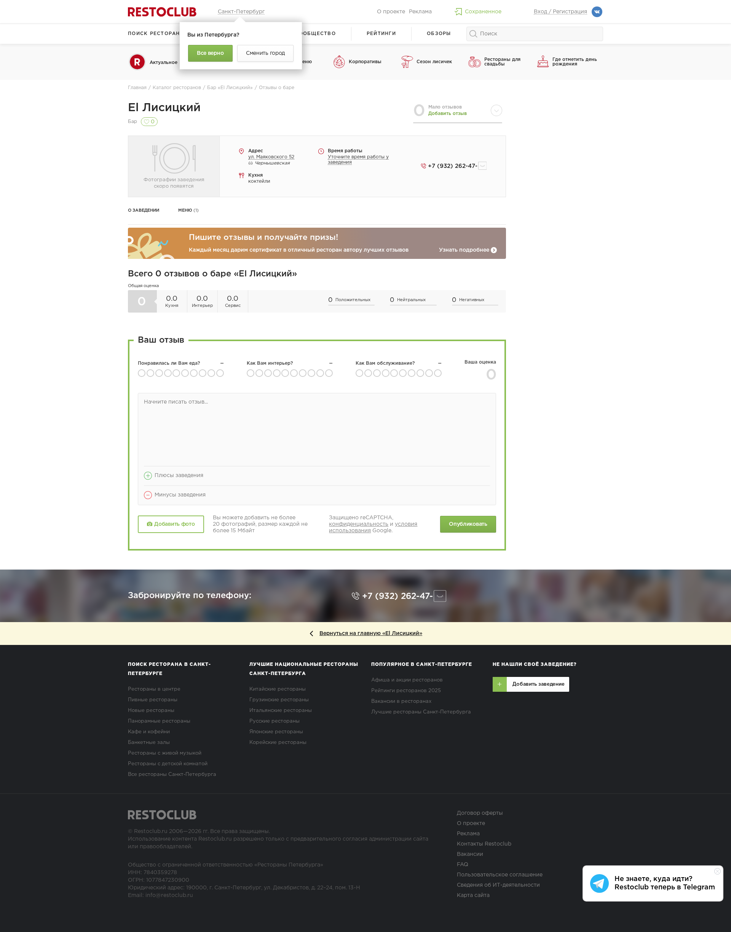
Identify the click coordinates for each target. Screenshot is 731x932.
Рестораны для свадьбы (502, 61)
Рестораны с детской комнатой (167, 764)
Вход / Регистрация (560, 12)
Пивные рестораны (152, 700)
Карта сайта (473, 895)
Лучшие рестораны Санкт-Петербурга (421, 712)
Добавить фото (174, 524)
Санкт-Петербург (241, 12)
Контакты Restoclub (484, 844)
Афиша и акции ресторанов (407, 680)
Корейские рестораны (277, 742)
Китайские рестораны (277, 689)
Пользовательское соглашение (500, 875)
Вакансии (470, 854)
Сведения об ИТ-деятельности (498, 885)
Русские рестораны (274, 721)
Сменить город (265, 53)
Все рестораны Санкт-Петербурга (172, 774)
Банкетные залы (149, 742)
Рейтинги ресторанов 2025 (406, 691)
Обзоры (439, 34)
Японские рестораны (276, 732)
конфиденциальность (358, 524)
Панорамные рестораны (159, 721)
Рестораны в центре (154, 689)
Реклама (420, 12)
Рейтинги (381, 34)
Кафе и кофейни (149, 732)
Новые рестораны (151, 711)
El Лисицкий (164, 108)
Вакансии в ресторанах (401, 701)
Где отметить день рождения (574, 61)
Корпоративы (365, 62)
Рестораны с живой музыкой (164, 753)
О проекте (391, 12)
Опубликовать (468, 524)
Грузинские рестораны (279, 700)
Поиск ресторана (156, 34)
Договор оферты (480, 813)
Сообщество (315, 34)
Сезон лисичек (434, 62)
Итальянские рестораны (280, 711)
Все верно (210, 53)
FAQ (462, 864)
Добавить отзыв (447, 114)
